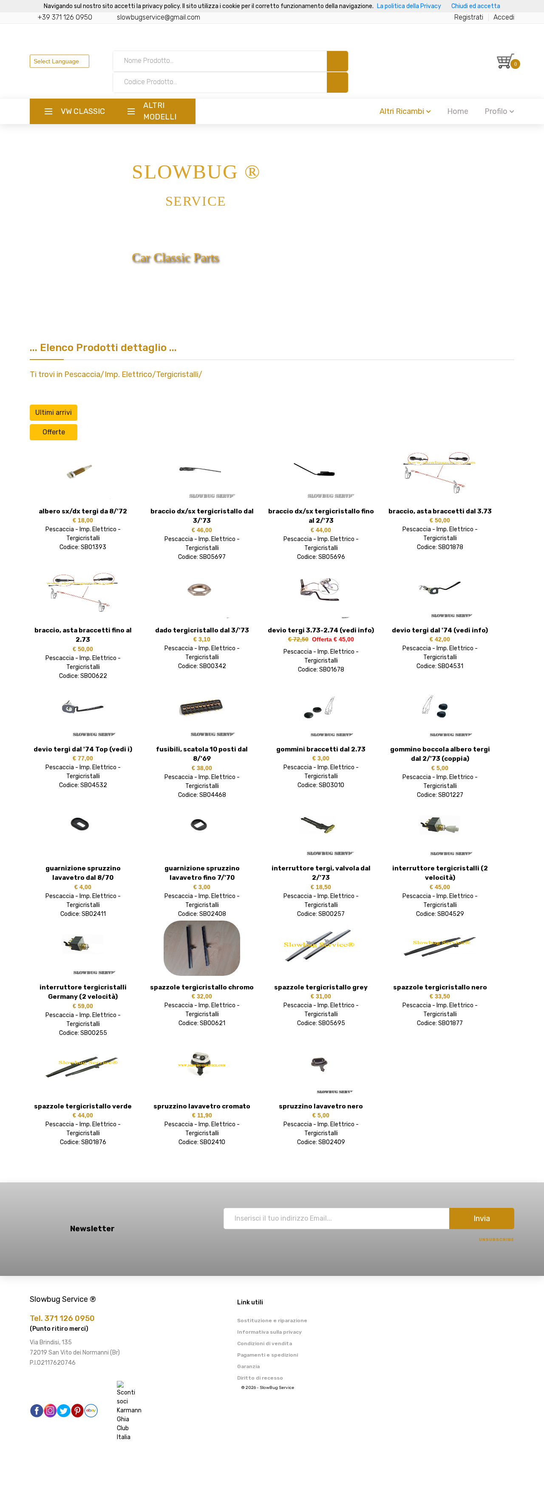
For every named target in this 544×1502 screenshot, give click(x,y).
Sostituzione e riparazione (272, 1320)
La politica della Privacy (409, 6)
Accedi (503, 17)
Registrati (468, 17)
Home (457, 111)
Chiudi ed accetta (475, 6)
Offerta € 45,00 (331, 639)
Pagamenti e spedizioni (267, 1355)
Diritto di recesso (260, 1378)
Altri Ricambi (402, 111)
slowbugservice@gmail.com (158, 17)
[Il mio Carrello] (505, 61)
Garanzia (248, 1366)
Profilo (495, 111)
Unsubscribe (496, 1239)
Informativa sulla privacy (269, 1332)
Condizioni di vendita (264, 1343)
